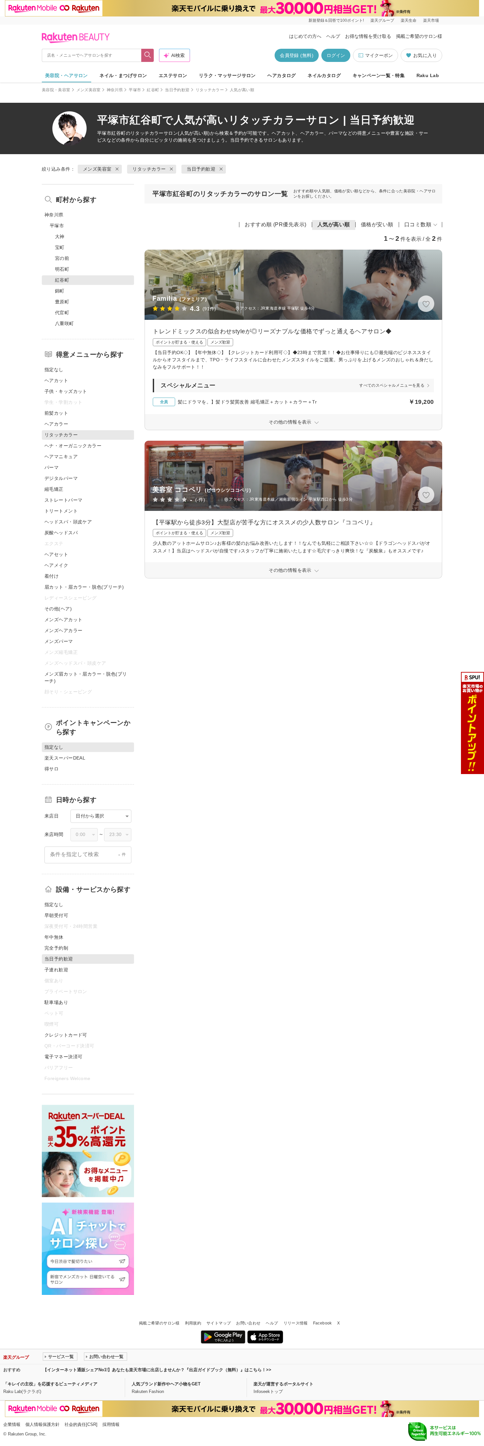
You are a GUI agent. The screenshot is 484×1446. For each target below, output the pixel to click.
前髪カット (56, 413)
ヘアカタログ (281, 75)
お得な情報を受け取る (368, 36)
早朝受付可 (56, 915)
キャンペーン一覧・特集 (379, 75)
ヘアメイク (56, 565)
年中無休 (54, 937)
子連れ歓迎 (56, 969)
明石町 (62, 269)
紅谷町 (153, 90)
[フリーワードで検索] (147, 55)
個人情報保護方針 (42, 1424)
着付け (51, 576)
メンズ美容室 (88, 90)
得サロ (51, 768)
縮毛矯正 (54, 489)
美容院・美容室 (56, 90)
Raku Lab (428, 75)
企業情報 (11, 1424)
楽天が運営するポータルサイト (283, 1383)
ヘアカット (56, 380)
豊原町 (62, 301)
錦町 (60, 290)
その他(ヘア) (58, 608)
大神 (60, 236)
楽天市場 (431, 20)
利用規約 (193, 1323)
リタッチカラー (210, 90)
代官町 (62, 312)
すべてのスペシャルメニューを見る (391, 385)
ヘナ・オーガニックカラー (72, 445)
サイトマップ (218, 1323)
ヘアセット (56, 554)
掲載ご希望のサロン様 (419, 36)
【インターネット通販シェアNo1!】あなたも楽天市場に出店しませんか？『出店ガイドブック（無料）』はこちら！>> (157, 1369)
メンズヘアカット (63, 619)
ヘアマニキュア (61, 456)
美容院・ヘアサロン (66, 75)
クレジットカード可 (65, 1035)
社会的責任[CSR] (81, 1424)
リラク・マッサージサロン (227, 75)
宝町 (60, 247)
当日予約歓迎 (177, 90)
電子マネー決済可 (63, 1056)
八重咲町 (64, 323)
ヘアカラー (56, 424)
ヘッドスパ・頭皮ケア (68, 521)
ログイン (336, 55)
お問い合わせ (248, 1323)
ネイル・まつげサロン (123, 75)
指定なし (54, 369)
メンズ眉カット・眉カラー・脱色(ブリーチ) (85, 677)
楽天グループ (382, 20)
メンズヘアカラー (63, 630)
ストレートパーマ (63, 500)
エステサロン (173, 75)
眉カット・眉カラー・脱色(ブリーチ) (84, 587)
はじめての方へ (305, 36)
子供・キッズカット (65, 391)
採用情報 (111, 1424)
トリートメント (61, 511)
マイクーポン (379, 55)
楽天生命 (409, 20)
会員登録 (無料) (296, 55)
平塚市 (135, 90)
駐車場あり (56, 1002)
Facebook (322, 1323)
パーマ (51, 467)
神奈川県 (115, 90)
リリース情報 (295, 1323)
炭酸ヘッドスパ (61, 532)
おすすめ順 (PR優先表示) (276, 224)
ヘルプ (333, 36)
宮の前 (62, 258)
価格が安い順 (377, 224)
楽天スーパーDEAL (64, 758)
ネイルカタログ (324, 75)
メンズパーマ (58, 641)
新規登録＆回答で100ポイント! (336, 20)
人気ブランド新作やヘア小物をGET (166, 1383)
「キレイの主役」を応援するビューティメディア (50, 1383)
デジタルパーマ (61, 478)
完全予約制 (56, 948)
